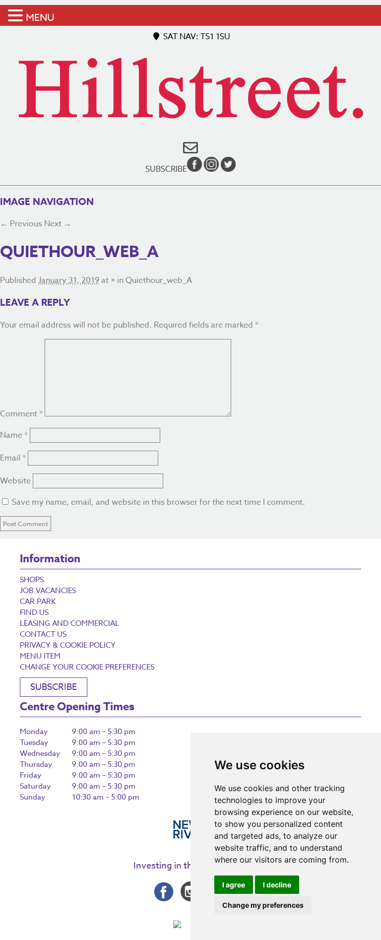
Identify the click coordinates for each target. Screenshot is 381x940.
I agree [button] (233, 884)
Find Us (34, 612)
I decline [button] (277, 884)
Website (15, 481)
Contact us (43, 634)
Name (14, 435)
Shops (32, 579)
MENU (40, 17)
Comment (21, 414)
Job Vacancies (48, 590)
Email (13, 458)
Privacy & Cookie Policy (68, 645)
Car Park (38, 601)
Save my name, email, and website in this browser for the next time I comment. (158, 502)
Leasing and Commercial (69, 623)
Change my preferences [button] (263, 905)
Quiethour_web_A (159, 280)
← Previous (21, 224)
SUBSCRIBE (53, 687)
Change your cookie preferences (87, 667)
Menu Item (40, 656)
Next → (57, 224)
